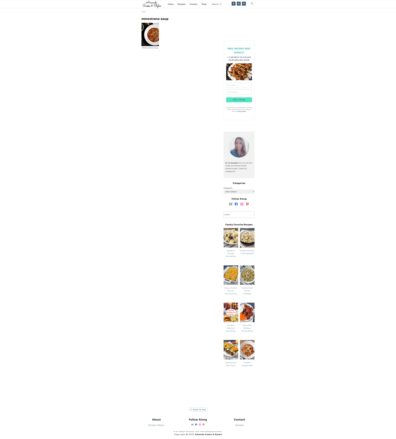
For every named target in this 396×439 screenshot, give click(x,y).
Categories (228, 188)
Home (171, 4)
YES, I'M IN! (239, 100)
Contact (193, 4)
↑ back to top (198, 409)
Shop (204, 4)
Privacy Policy (241, 111)
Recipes (182, 4)
